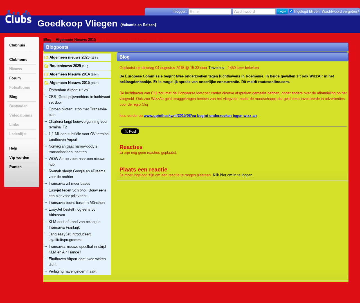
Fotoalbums (19, 87)
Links (14, 124)
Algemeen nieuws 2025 (70, 57)
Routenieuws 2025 (66, 66)
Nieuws (15, 69)
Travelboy (216, 68)
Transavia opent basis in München (77, 202)
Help (13, 148)
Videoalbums (20, 115)
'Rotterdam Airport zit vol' (69, 90)
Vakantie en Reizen (138, 25)
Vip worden (19, 157)
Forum (15, 78)
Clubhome (18, 59)
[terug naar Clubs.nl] (18, 16)
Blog (13, 97)
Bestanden (18, 106)
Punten (15, 167)
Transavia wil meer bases (69, 183)
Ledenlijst (17, 134)
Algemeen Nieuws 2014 (70, 74)
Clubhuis (17, 45)
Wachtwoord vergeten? (340, 11)
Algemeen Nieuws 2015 (76, 39)
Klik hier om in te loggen (232, 175)
